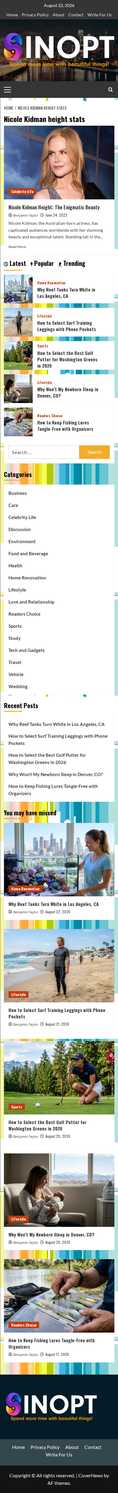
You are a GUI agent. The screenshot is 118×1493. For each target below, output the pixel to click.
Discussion (19, 529)
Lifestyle (44, 316)
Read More (17, 246)
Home (12, 14)
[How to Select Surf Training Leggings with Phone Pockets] (18, 321)
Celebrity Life (22, 191)
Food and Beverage (28, 553)
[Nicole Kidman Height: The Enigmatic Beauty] (59, 162)
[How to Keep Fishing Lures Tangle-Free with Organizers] (18, 421)
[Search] (110, 89)
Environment (22, 541)
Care (13, 505)
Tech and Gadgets (26, 650)
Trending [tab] (73, 263)
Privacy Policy (35, 14)
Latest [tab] (17, 263)
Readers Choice (49, 415)
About (58, 14)
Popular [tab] (43, 263)
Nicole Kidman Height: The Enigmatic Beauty (54, 207)
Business (17, 493)
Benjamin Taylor (25, 215)
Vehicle (16, 674)
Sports (42, 345)
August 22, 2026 (57, 911)
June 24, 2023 (56, 215)
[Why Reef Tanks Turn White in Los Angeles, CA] (18, 288)
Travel (14, 662)
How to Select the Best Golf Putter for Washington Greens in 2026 (67, 359)
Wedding (18, 686)
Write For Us (99, 14)
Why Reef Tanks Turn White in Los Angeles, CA (66, 292)
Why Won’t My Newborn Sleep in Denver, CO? (67, 392)
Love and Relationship (31, 602)
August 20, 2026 (57, 1136)
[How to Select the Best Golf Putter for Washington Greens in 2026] (18, 354)
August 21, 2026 (57, 1024)
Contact (76, 14)
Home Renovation (51, 282)
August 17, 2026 (57, 1354)
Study (14, 638)
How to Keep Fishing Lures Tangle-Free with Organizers (65, 425)
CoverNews (90, 1475)
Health (15, 565)
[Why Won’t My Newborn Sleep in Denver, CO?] (18, 388)
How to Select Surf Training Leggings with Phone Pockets (66, 325)
